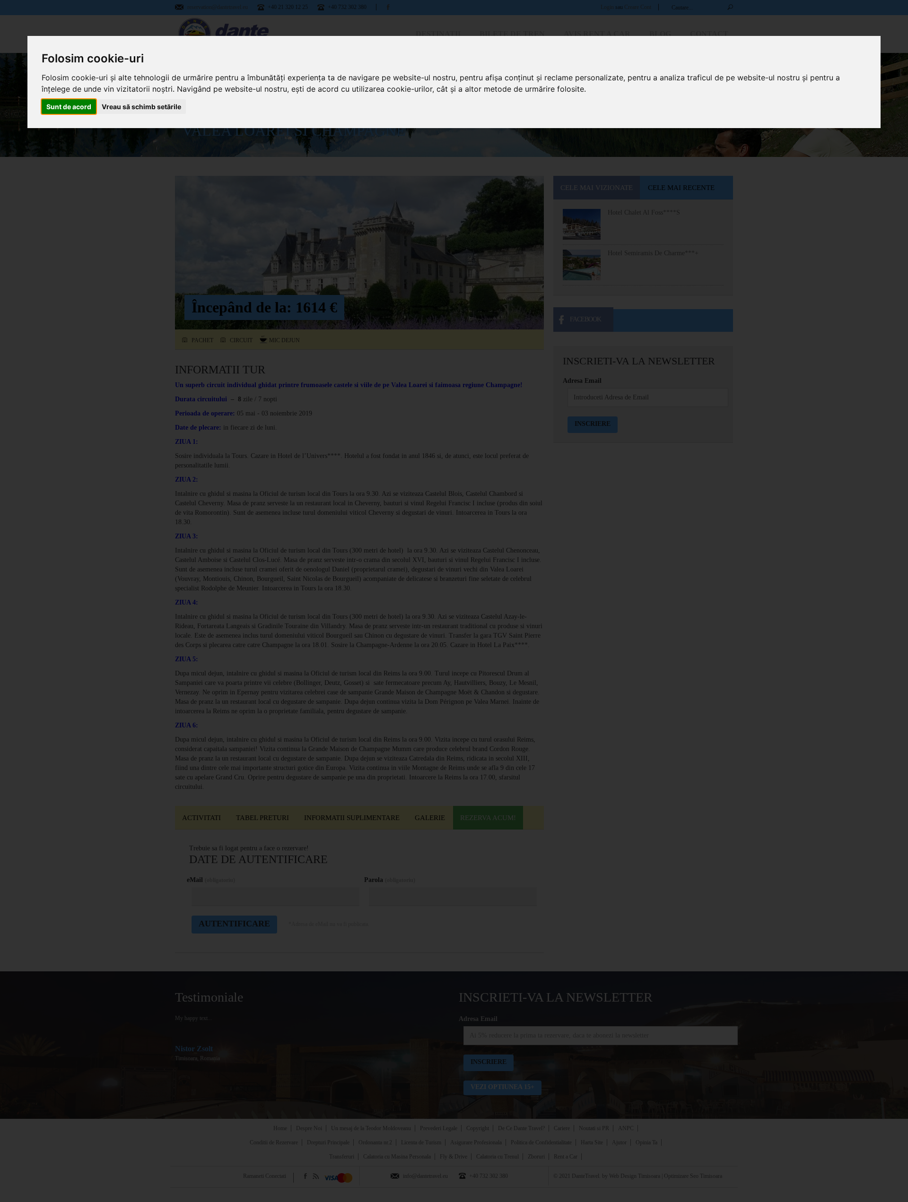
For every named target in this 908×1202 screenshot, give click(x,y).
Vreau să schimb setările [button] (141, 107)
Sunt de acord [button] (68, 107)
